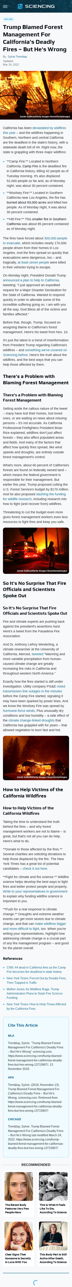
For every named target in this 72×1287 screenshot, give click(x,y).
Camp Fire (30, 166)
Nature (8, 19)
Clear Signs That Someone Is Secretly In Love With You (18, 1258)
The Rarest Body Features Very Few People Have (17, 1208)
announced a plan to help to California (31, 280)
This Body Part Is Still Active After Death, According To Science (53, 1258)
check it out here (35, 868)
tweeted (37, 654)
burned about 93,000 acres (26, 202)
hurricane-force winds (19, 711)
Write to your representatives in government (35, 891)
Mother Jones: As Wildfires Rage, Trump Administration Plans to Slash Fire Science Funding (35, 993)
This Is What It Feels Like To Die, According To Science (53, 1208)
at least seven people (33, 262)
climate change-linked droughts (31, 720)
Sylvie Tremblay (17, 56)
